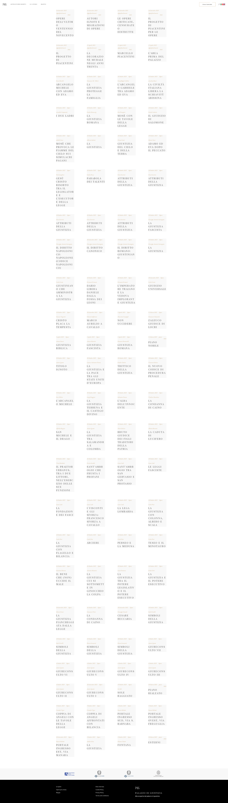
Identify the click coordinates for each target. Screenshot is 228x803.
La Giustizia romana (94, 119)
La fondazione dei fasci (64, 511)
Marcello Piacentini (126, 54)
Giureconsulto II (64, 694)
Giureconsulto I (95, 694)
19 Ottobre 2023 (122, 685)
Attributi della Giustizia (125, 182)
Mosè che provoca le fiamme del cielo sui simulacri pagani (65, 152)
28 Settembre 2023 (92, 240)
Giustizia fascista (94, 346)
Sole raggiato (125, 694)
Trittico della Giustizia (125, 369)
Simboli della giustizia (155, 619)
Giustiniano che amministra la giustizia (64, 292)
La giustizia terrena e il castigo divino (95, 407)
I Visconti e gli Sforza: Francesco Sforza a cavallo (95, 516)
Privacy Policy (100, 792)
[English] (224, 4)
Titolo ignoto (61, 367)
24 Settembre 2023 (61, 11)
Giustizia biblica (63, 346)
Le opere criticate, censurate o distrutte (126, 25)
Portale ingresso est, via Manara (63, 750)
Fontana (124, 744)
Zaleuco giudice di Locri (156, 324)
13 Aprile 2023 (91, 45)
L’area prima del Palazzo (156, 56)
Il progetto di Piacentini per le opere (156, 27)
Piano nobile (153, 344)
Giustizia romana (125, 346)
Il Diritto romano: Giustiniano (126, 252)
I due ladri (65, 115)
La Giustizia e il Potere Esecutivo (157, 579)
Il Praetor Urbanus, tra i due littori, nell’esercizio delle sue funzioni (64, 478)
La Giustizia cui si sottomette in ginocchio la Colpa (95, 584)
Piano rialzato (155, 691)
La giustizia (94, 746)
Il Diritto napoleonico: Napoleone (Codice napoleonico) (64, 257)
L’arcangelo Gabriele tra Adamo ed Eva (126, 89)
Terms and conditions (102, 795)
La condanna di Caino (156, 404)
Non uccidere (125, 322)
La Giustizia (94, 145)
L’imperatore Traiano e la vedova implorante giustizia (126, 294)
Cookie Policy (100, 789)
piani (160, 337)
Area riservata (100, 786)
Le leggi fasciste (155, 468)
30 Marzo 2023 (152, 685)
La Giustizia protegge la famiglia (94, 91)
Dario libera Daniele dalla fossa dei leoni (94, 294)
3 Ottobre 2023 (60, 706)
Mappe (58, 792)
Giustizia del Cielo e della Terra (125, 148)
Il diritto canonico (95, 249)
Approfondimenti (61, 13)
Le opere (58, 786)
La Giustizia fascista (155, 226)
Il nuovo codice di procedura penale (157, 371)
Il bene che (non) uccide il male (64, 579)
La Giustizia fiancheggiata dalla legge (65, 622)
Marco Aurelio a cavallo (94, 324)
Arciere (93, 542)
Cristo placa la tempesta (63, 324)
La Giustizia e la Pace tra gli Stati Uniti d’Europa (96, 374)
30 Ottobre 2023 (152, 215)
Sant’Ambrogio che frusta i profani (95, 471)
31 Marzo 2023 (152, 312)
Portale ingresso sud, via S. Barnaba (126, 718)
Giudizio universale (157, 287)
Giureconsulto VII (156, 648)
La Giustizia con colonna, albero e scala (155, 516)
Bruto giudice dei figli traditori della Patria (125, 440)
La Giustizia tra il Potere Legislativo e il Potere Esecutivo (126, 585)
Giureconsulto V (95, 673)
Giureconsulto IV (126, 673)
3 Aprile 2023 (121, 312)
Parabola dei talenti (96, 180)
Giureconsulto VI (64, 673)
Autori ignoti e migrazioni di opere (96, 23)
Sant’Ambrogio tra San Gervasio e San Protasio (126, 475)
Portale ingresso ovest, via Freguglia (156, 718)
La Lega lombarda (125, 509)
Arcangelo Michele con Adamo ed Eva (64, 89)
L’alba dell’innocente (126, 404)
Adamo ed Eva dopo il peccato (156, 147)
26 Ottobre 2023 (60, 76)
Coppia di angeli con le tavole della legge (65, 720)
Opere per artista (61, 789)
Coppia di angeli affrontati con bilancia (96, 720)
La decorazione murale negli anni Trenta (95, 59)
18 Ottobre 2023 (60, 108)
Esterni (154, 742)
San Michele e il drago (64, 435)
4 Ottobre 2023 (152, 639)
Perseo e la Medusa (126, 544)
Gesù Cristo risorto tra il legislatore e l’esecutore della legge (65, 192)
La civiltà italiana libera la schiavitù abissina (156, 91)
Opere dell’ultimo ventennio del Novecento (65, 27)
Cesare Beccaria (125, 617)
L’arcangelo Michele (65, 402)
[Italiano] (222, 4)
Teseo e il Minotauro (157, 544)
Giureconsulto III (156, 673)
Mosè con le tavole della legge (125, 120)
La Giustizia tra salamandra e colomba (95, 440)
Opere (68, 76)
